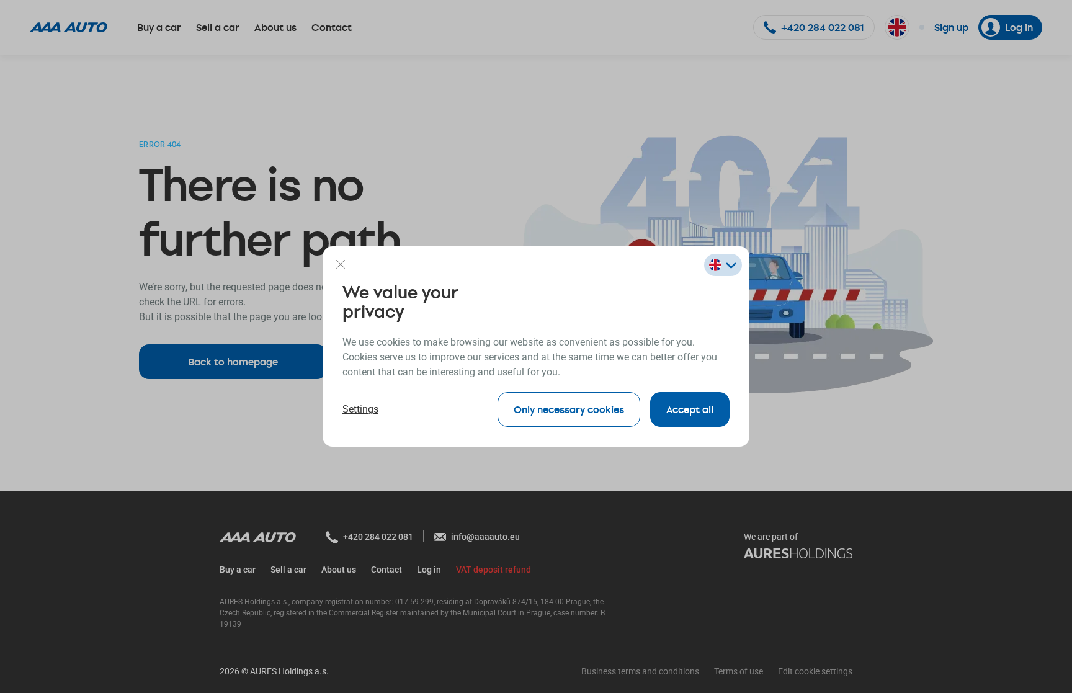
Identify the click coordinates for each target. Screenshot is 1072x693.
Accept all (689, 409)
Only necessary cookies (569, 409)
